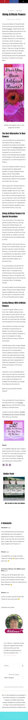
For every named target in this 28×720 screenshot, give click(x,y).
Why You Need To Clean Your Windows (15, 503)
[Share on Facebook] (14, 1)
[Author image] (7, 11)
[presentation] (15, 489)
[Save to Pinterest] (4, 1)
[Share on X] (23, 1)
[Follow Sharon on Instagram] (7, 465)
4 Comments (18, 10)
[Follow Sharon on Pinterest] (10, 465)
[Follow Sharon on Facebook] (3, 465)
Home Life (10, 19)
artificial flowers (17, 147)
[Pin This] (8, 65)
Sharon (12, 10)
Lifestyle (18, 19)
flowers (9, 29)
